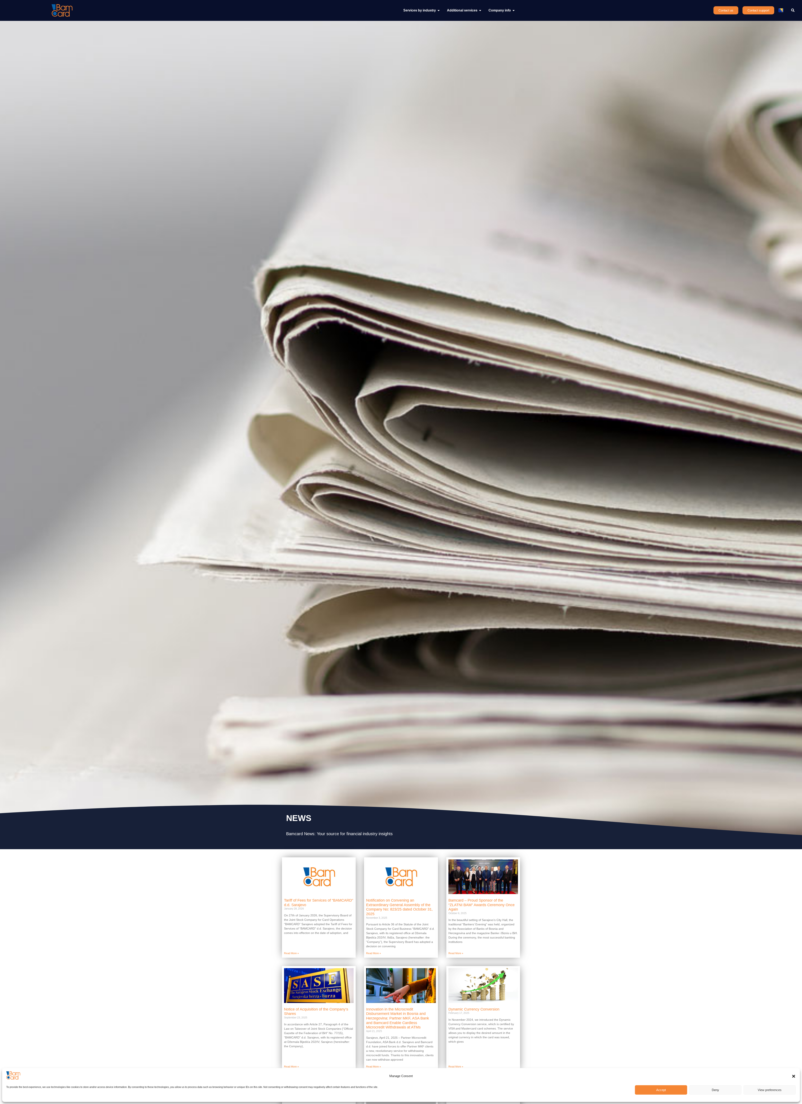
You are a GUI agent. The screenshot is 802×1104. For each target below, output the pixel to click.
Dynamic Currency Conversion (473, 1009)
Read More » (291, 953)
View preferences (770, 1090)
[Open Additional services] (480, 10)
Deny (715, 1090)
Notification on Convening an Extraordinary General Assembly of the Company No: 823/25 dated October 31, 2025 (399, 907)
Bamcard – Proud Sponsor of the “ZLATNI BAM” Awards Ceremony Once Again (481, 904)
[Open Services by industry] (438, 10)
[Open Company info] (513, 10)
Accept (661, 1090)
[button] (794, 1076)
